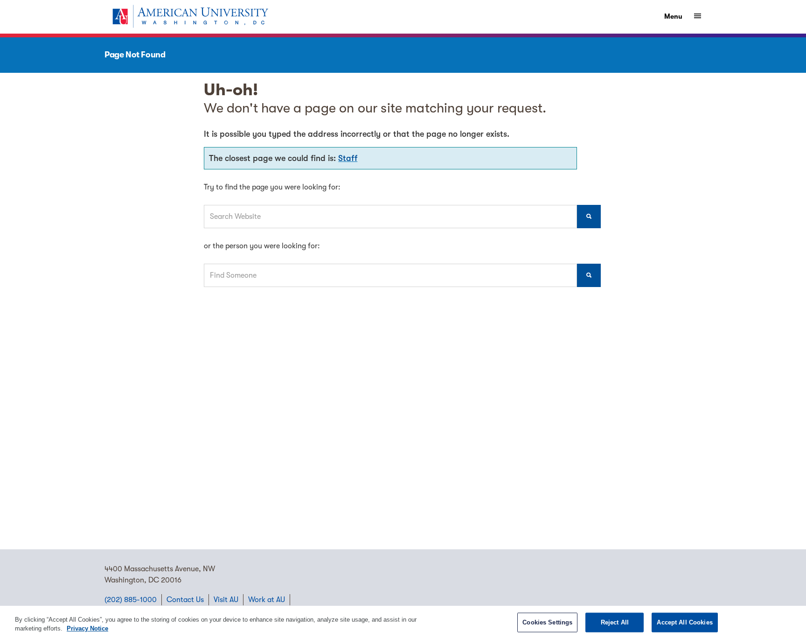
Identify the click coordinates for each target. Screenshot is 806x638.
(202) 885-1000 (130, 600)
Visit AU (226, 600)
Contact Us (185, 600)
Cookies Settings (547, 622)
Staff (347, 158)
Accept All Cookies (684, 622)
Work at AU (266, 600)
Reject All (615, 622)
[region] (403, 622)
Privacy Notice (87, 628)
